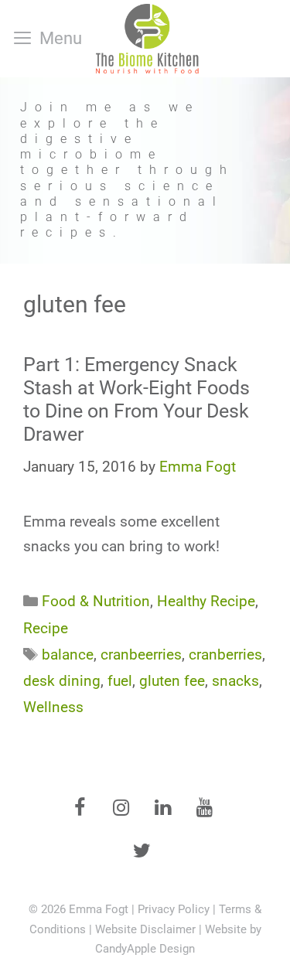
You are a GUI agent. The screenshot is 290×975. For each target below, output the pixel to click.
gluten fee (172, 681)
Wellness (53, 707)
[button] (145, 170)
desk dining (62, 681)
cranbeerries (141, 654)
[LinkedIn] (163, 808)
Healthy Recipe (206, 601)
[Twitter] (142, 852)
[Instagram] (121, 808)
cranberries (225, 654)
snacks (235, 681)
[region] (145, 170)
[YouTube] (205, 808)
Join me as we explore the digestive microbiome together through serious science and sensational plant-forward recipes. (127, 170)
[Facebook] (79, 808)
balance (68, 654)
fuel (119, 681)
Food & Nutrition (96, 601)
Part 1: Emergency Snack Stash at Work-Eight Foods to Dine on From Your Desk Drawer (136, 399)
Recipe (45, 628)
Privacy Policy (174, 909)
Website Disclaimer (145, 929)
